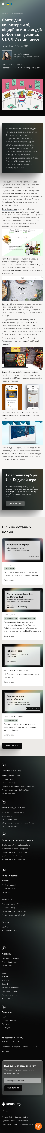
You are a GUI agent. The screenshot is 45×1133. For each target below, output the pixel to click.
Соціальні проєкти (9, 1020)
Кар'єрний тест (7, 998)
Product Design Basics (10, 930)
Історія (4, 973)
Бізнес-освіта (7, 966)
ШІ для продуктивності (11, 819)
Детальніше (15, 503)
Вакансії (5, 984)
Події (4, 1017)
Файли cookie (23, 1121)
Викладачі (6, 1028)
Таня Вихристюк (9, 209)
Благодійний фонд (9, 962)
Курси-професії (10, 875)
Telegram (36, 67)
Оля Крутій (7, 304)
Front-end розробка (9, 885)
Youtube (5, 1051)
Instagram (16, 1046)
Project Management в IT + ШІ (13, 915)
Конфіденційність (21, 1117)
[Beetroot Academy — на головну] (11, 1104)
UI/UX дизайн (7, 927)
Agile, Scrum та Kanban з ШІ (13, 812)
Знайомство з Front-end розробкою (16, 845)
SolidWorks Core (8, 794)
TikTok (25, 1046)
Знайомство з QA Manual (12, 856)
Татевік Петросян (10, 372)
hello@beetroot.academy (12, 1037)
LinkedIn (15, 67)
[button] (41, 3)
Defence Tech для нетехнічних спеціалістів (18, 786)
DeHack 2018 (31, 322)
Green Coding (7, 816)
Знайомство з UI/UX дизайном (13, 859)
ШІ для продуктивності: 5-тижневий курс (18, 823)
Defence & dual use (11, 770)
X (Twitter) (25, 67)
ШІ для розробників (10, 826)
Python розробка (8, 888)
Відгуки (5, 976)
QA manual (6, 892)
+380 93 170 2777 (10, 1041)
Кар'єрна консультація (10, 995)
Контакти (5, 980)
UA (3, 1111)
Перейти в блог (12, 746)
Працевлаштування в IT (11, 991)
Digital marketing (8, 908)
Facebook (6, 67)
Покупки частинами (9, 1124)
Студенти (5, 1024)
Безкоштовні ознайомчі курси (17, 840)
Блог (4, 969)
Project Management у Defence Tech (15, 790)
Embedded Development (11, 775)
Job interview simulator (10, 988)
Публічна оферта (8, 1121)
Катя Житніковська (10, 259)
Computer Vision (8, 779)
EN (7, 1111)
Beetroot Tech (7, 1117)
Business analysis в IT (10, 904)
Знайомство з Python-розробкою (15, 852)
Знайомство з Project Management (15, 849)
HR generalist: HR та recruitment (14, 911)
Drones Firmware (8, 783)
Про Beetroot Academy (10, 958)
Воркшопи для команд (13, 807)
